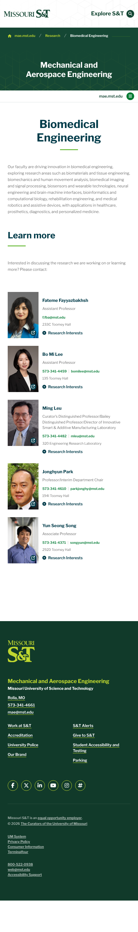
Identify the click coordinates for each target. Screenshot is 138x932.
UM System (17, 836)
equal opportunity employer (60, 818)
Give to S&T (84, 735)
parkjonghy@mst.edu (87, 489)
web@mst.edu (19, 870)
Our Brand (17, 754)
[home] (27, 14)
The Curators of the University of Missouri (54, 824)
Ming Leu (52, 408)
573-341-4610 (54, 489)
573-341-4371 (54, 543)
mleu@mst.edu (83, 436)
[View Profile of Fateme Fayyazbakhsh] (23, 315)
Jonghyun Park (57, 472)
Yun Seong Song (59, 525)
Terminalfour (18, 852)
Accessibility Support (25, 875)
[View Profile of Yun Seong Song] (23, 540)
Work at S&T (19, 725)
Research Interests (65, 332)
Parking (80, 760)
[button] (130, 14)
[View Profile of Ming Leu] (23, 423)
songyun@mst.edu (84, 543)
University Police (23, 744)
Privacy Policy (19, 842)
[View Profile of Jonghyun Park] (23, 486)
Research (52, 36)
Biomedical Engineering (89, 36)
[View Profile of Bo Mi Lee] (23, 369)
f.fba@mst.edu (53, 317)
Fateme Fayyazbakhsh (65, 300)
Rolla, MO (16, 697)
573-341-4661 (21, 705)
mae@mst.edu (21, 712)
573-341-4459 (54, 371)
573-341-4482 (54, 436)
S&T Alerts (83, 725)
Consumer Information (26, 847)
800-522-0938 (20, 864)
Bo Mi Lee (52, 354)
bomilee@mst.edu (85, 371)
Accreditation (20, 735)
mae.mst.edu (25, 36)
